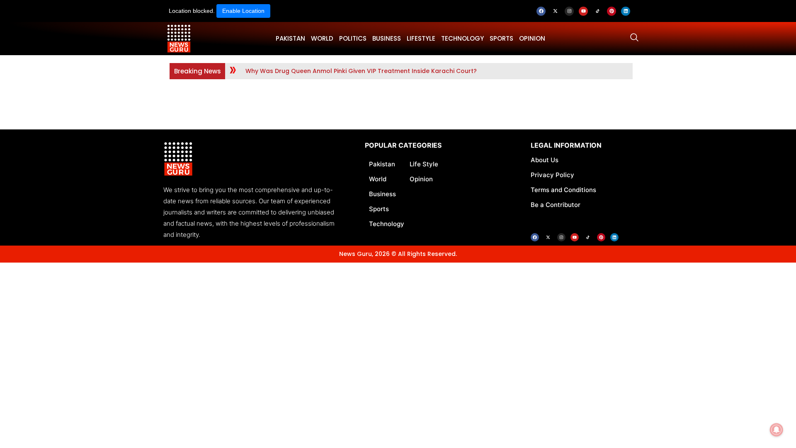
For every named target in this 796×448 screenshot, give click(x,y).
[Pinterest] (611, 11)
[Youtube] (583, 11)
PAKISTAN (290, 38)
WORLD (322, 38)
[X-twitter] (555, 11)
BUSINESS (386, 38)
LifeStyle (421, 38)
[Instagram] (569, 11)
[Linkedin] (625, 11)
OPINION (532, 38)
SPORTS (501, 38)
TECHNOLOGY (462, 38)
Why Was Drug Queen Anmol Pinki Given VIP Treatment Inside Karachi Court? (361, 71)
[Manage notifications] (776, 429)
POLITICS (352, 38)
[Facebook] (541, 11)
